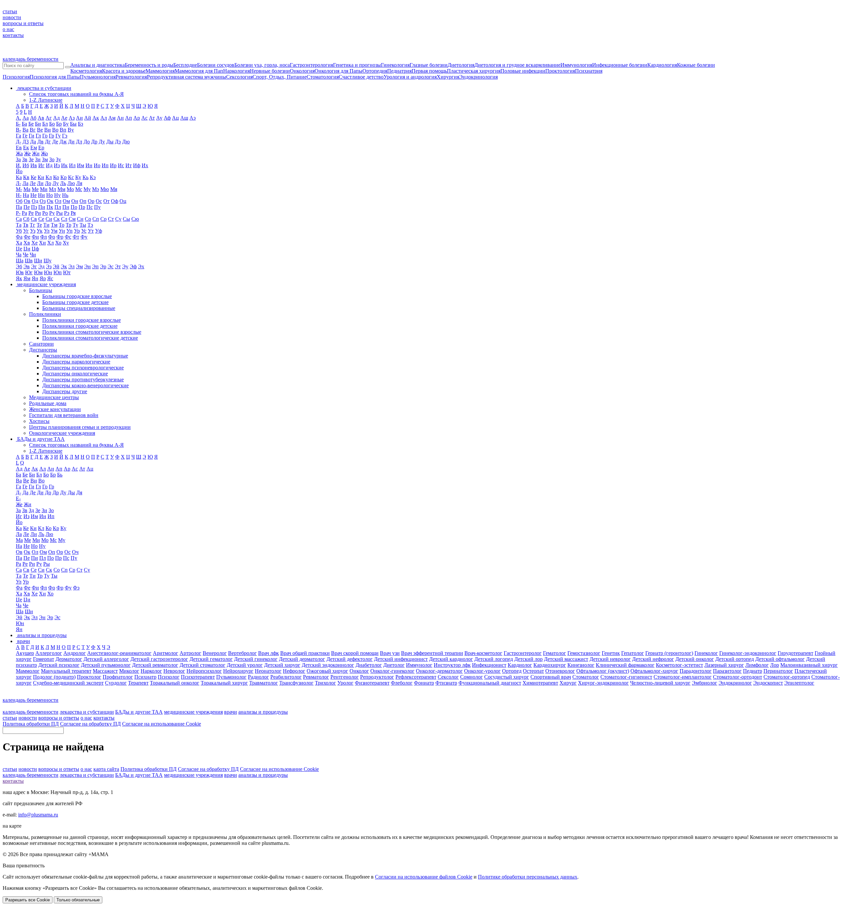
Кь (85, 177)
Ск (56, 219)
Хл (50, 242)
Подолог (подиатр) (54, 677)
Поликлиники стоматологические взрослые (91, 332)
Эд (41, 266)
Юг (29, 272)
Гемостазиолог (583, 653)
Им (80, 165)
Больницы (40, 290)
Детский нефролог (653, 659)
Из (57, 165)
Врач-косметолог (483, 653)
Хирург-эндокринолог (603, 683)
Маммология (160, 71)
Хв (26, 242)
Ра (24, 213)
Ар (136, 118)
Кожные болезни (696, 65)
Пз (34, 207)
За (18, 159)
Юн (48, 272)
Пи (41, 207)
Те (39, 225)
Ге (24, 135)
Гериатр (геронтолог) (669, 653)
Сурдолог (116, 683)
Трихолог (325, 683)
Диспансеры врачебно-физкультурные (85, 356)
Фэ (76, 587)
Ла (25, 183)
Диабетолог (368, 665)
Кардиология (662, 65)
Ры (59, 213)
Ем (33, 147)
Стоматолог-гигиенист (626, 677)
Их (145, 165)
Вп (63, 129)
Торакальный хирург (224, 683)
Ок (50, 201)
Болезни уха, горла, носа (262, 65)
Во (55, 129)
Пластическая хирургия (473, 71)
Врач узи (390, 653)
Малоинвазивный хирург (809, 665)
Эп (95, 266)
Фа (19, 237)
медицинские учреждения (193, 712)
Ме (35, 189)
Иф (136, 165)
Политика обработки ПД (31, 724)
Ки (41, 177)
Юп (57, 272)
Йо (19, 171)
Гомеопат (43, 659)
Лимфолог (757, 665)
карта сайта (106, 769)
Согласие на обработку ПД (90, 724)
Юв (20, 272)
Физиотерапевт (372, 683)
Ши (38, 260)
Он (74, 201)
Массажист (105, 671)
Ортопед (512, 671)
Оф (114, 201)
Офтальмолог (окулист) (602, 671)
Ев (19, 147)
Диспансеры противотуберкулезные (83, 379)
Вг (33, 129)
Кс (71, 177)
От (106, 201)
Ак (95, 118)
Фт (76, 237)
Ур (77, 231)
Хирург (568, 683)
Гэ (64, 135)
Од (35, 201)
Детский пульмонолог (106, 665)
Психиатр (145, 677)
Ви (47, 129)
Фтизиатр (446, 683)
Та (18, 225)
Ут (91, 231)
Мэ (95, 189)
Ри (38, 213)
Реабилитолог (286, 677)
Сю (135, 219)
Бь (59, 474)
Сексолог (448, 677)
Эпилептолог (799, 683)
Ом (66, 201)
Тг (32, 225)
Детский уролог (245, 665)
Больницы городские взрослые (77, 296)
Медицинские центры (54, 397)
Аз (72, 118)
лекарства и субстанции (87, 712)
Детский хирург (282, 665)
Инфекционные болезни (619, 65)
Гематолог (554, 653)
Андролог (74, 653)
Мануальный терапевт (66, 671)
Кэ (93, 177)
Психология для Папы (55, 77)
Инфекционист (489, 665)
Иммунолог (419, 665)
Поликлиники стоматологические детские (90, 338)
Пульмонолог (231, 677)
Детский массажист (566, 659)
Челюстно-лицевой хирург (660, 683)
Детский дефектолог (349, 659)
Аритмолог (165, 653)
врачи (230, 712)
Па (19, 207)
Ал (103, 118)
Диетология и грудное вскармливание (517, 65)
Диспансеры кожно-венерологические (85, 385)
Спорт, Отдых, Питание (280, 77)
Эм (79, 266)
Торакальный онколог (174, 683)
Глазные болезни (429, 65)
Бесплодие (185, 65)
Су (118, 219)
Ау (159, 118)
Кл (49, 177)
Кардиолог (520, 665)
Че (25, 254)
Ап (128, 118)
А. (18, 118)
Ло (48, 183)
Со (88, 219)
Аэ (192, 118)
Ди (71, 141)
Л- (18, 183)
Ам (112, 118)
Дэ (118, 141)
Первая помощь (429, 71)
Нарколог (151, 671)
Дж (63, 141)
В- (18, 129)
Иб (25, 165)
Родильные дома (47, 403)
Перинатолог (778, 671)
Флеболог (402, 683)
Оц (122, 201)
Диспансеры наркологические (76, 361)
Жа (19, 153)
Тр (68, 225)
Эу (125, 266)
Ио (97, 165)
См (72, 219)
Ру (52, 213)
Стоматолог (585, 677)
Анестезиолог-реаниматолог (119, 653)
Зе (31, 159)
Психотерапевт (198, 677)
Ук (40, 231)
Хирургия (448, 77)
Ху (66, 242)
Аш (184, 118)
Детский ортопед (734, 659)
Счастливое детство (361, 77)
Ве (40, 129)
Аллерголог (48, 653)
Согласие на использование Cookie (161, 724)
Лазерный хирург (724, 665)
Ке (33, 177)
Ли (40, 183)
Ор (91, 201)
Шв (29, 260)
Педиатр (752, 671)
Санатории (41, 344)
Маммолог (28, 671)
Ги (31, 135)
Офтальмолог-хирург (654, 671)
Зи (38, 159)
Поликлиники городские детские (80, 326)
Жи (36, 153)
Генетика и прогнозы (357, 65)
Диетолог (394, 665)
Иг (41, 165)
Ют (67, 272)
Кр (63, 177)
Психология (16, 77)
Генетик (611, 653)
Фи (35, 237)
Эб (19, 266)
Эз (48, 266)
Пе (26, 207)
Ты (83, 225)
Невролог (174, 671)
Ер (41, 147)
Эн (87, 266)
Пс (89, 207)
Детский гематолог (211, 659)
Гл (38, 135)
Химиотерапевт (540, 683)
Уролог (345, 683)
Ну (57, 195)
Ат (152, 118)
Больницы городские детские (75, 302)
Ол (58, 201)
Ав (41, 118)
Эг (34, 266)
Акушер (25, 653)
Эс (111, 266)
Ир (113, 165)
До (87, 141)
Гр (51, 135)
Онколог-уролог (482, 671)
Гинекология (395, 65)
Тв (25, 225)
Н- (18, 195)
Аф (167, 118)
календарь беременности (30, 59)
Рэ (66, 213)
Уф (98, 231)
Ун (62, 231)
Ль (63, 183)
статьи (10, 11)
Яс (50, 278)
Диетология (461, 65)
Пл (57, 207)
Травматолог (263, 683)
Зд (31, 510)
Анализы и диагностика (97, 65)
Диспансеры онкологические (75, 373)
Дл (79, 141)
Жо (44, 153)
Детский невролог (610, 659)
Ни (41, 195)
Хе (34, 242)
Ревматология (131, 77)
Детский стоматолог (202, 665)
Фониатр (424, 683)
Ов (27, 201)
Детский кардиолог (451, 659)
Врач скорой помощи (355, 653)
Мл (52, 189)
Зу (58, 159)
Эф (133, 266)
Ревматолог (316, 677)
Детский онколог (694, 659)
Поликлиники (45, 314)
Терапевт (138, 683)
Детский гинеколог (256, 659)
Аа (25, 118)
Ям (26, 278)
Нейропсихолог (204, 671)
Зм (45, 159)
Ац (175, 118)
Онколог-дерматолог (439, 671)
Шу (47, 260)
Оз (43, 201)
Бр (59, 124)
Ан (120, 118)
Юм (38, 272)
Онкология (302, 71)
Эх (141, 266)
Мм (61, 189)
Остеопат (533, 671)
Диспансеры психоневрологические (83, 367)
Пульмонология (98, 77)
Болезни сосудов (215, 65)
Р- (18, 213)
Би (38, 124)
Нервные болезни (270, 71)
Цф (35, 248)
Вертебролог (242, 653)
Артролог (190, 653)
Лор (774, 665)
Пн (65, 207)
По (74, 207)
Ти (46, 225)
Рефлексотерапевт (415, 677)
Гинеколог (706, 653)
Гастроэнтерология (311, 65)
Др (94, 141)
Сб (26, 219)
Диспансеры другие (64, 391)
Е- (18, 498)
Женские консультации (55, 409)
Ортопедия (374, 71)
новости (12, 17)
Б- (18, 124)
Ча (18, 254)
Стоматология (323, 77)
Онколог (359, 671)
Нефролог (294, 671)
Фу (84, 237)
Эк (64, 266)
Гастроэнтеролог (523, 653)
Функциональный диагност (489, 683)
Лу (55, 183)
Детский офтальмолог (780, 659)
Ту (75, 225)
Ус (83, 231)
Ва (25, 129)
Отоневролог (560, 671)
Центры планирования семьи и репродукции (80, 427)
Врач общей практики (305, 653)
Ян (35, 278)
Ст (111, 219)
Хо (58, 242)
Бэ (80, 124)
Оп (83, 201)
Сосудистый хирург (506, 677)
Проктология (560, 71)
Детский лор (528, 659)
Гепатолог (632, 653)
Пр (82, 207)
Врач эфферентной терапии (432, 653)
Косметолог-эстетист (679, 665)
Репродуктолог (377, 677)
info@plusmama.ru (38, 814)
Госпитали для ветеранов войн (63, 415)
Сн (80, 219)
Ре (31, 213)
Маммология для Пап (199, 71)
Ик (64, 165)
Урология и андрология (410, 77)
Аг (49, 118)
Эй (56, 266)
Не (33, 195)
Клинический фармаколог (625, 665)
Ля (79, 183)
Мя (113, 189)
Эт (118, 266)
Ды (110, 141)
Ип (105, 165)
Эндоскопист (768, 683)
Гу (58, 135)
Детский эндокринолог (328, 665)
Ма (26, 189)
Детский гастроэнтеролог (159, 659)
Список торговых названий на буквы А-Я (76, 94)
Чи (33, 254)
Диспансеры (43, 350)
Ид (49, 165)
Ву (71, 129)
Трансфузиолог (296, 683)
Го (45, 135)
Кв (26, 177)
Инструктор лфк (452, 665)
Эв (26, 266)
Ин (88, 165)
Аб (33, 118)
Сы (126, 219)
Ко (56, 177)
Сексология (239, 77)
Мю (104, 189)
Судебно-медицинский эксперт (68, 683)
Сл (64, 219)
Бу (66, 124)
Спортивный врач (550, 677)
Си (49, 219)
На (26, 195)
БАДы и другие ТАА (139, 712)
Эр (103, 266)
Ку (78, 177)
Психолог (169, 677)
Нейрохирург (238, 671)
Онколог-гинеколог (392, 671)
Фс (68, 237)
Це (19, 248)
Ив (33, 165)
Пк (50, 207)
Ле (33, 183)
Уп (69, 231)
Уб (19, 231)
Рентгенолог (344, 677)
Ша (19, 260)
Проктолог (89, 677)
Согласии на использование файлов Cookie (423, 877)
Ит (128, 165)
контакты (13, 35)
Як (19, 278)
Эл (71, 266)
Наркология (236, 71)
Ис (121, 165)
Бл (45, 124)
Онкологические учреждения (62, 433)
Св (34, 219)
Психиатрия (588, 71)
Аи (79, 118)
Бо (52, 124)
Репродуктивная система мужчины (186, 77)
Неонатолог (268, 671)
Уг (26, 231)
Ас (144, 118)
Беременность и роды (149, 65)
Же (27, 153)
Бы (73, 124)
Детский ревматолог (155, 665)
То (61, 225)
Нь (65, 195)
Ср (103, 219)
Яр (43, 278)
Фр (59, 237)
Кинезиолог (580, 665)
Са (19, 219)
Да (33, 141)
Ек (26, 147)
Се (41, 219)
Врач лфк (268, 653)
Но (49, 195)
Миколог (129, 671)
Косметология (86, 71)
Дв (40, 141)
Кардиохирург (549, 665)
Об (19, 201)
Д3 (25, 141)
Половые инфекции (522, 71)
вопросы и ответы (23, 23)
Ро (45, 213)
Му (87, 189)
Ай (87, 118)
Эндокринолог (735, 683)
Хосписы (39, 421)
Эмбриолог (704, 683)
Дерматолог (68, 659)
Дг (48, 141)
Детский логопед (493, 659)
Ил (72, 165)
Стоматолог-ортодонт (737, 677)
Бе (31, 124)
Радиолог (258, 677)
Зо (51, 159)
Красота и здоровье (124, 71)
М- (19, 189)
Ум (54, 231)
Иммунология (576, 65)
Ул (47, 231)
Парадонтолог (696, 671)
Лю (71, 183)
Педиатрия (399, 71)
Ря (73, 213)
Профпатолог (118, 677)
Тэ (90, 225)
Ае (64, 118)
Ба (24, 124)
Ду (102, 141)
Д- (18, 141)
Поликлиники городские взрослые (81, 320)
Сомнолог (471, 677)
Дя (79, 492)
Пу (97, 207)
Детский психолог (59, 665)
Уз (32, 231)
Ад (56, 118)
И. (18, 165)
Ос (99, 201)
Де (55, 141)
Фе (27, 237)
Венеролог (215, 653)
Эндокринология (478, 77)
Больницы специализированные (78, 308)
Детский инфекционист (401, 659)
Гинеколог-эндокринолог (747, 653)
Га (18, 135)
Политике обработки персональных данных (527, 877)
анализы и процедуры (263, 712)
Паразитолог (727, 671)
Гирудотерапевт (795, 653)
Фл (43, 237)
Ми (44, 189)
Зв (24, 159)
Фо (51, 237)
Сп (95, 219)
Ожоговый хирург (327, 671)
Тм (54, 225)
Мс (78, 189)
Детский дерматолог (302, 659)
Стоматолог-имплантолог (683, 677)
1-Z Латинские (45, 100)
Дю (126, 141)
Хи (42, 242)
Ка (19, 177)
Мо (70, 189)
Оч (75, 552)
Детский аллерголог (106, 659)
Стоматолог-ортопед (786, 677)
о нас (8, 29)
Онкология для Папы (338, 71)
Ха (19, 242)
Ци (26, 248)
